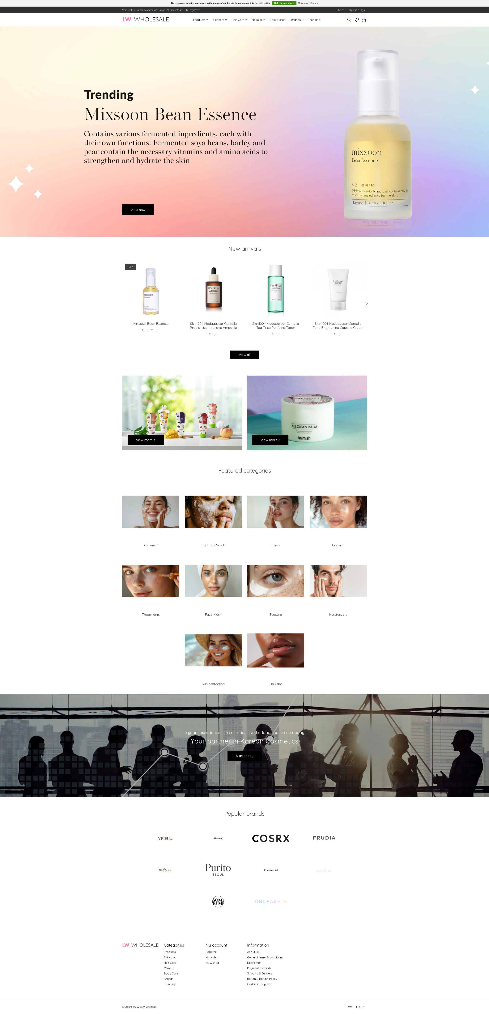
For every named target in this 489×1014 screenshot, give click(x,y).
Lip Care (275, 684)
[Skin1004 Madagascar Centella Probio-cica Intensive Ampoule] (213, 289)
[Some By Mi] (218, 902)
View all (244, 354)
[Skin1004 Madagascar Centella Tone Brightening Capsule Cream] (338, 289)
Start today (244, 755)
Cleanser (151, 545)
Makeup (169, 968)
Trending (314, 20)
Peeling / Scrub (213, 545)
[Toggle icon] (349, 19)
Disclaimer (254, 963)
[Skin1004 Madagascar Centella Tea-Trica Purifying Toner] (275, 289)
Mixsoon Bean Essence (150, 323)
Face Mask (213, 614)
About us (253, 952)
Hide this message (284, 3)
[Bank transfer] (350, 1007)
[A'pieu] (165, 839)
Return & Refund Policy (262, 979)
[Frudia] (324, 839)
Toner (275, 545)
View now (138, 209)
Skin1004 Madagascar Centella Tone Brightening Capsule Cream (338, 325)
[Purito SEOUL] (218, 870)
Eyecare (275, 614)
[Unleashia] (271, 902)
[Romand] (324, 870)
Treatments (151, 614)
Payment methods (259, 968)
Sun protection (213, 684)
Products (170, 952)
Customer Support (259, 984)
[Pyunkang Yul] (271, 870)
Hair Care (170, 963)
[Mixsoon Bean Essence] (150, 289)
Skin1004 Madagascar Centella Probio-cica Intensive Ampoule (213, 325)
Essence (338, 545)
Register (211, 952)
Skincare (169, 957)
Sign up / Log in (357, 10)
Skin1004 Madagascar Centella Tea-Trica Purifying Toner (275, 325)
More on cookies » (308, 3)
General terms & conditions (265, 957)
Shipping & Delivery (260, 973)
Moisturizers (338, 614)
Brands (168, 979)
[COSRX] (271, 839)
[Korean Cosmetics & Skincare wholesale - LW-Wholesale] (145, 20)
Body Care (171, 973)
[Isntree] (165, 870)
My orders (212, 957)
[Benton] (218, 839)
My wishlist (212, 963)
